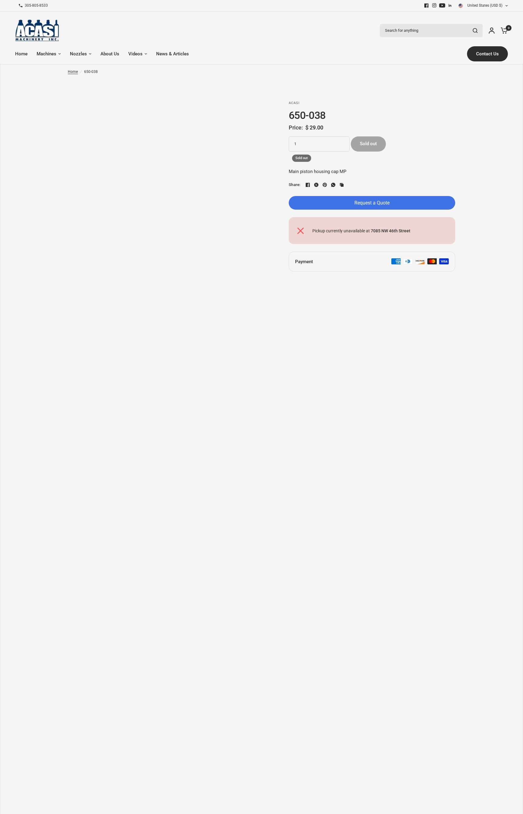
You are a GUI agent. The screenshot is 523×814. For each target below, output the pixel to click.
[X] (316, 184)
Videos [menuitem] (135, 54)
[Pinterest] (324, 184)
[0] (503, 30)
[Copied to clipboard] (341, 184)
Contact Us (487, 54)
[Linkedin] (450, 5)
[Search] (475, 30)
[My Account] (492, 30)
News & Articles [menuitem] (172, 54)
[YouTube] (442, 5)
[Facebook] (426, 5)
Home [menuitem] (21, 54)
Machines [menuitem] (46, 54)
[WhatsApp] (333, 184)
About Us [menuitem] (109, 54)
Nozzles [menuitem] (78, 54)
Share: (295, 185)
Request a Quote (372, 203)
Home (73, 72)
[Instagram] (434, 5)
